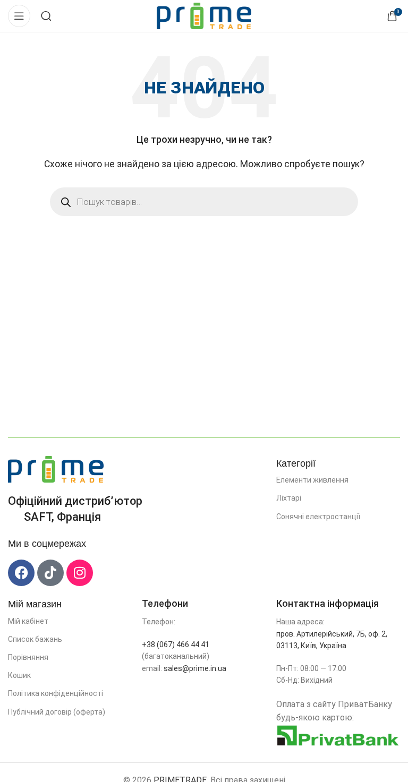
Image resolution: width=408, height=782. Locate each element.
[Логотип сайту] (204, 15)
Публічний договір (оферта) (56, 712)
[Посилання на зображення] (56, 468)
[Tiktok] (50, 573)
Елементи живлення (312, 480)
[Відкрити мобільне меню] (19, 16)
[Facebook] (21, 573)
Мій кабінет (28, 621)
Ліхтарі (288, 498)
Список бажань (35, 639)
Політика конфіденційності (55, 693)
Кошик (19, 675)
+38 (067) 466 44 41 (175, 644)
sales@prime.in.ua (195, 668)
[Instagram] (79, 573)
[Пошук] (46, 16)
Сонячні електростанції (318, 516)
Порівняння (28, 657)
